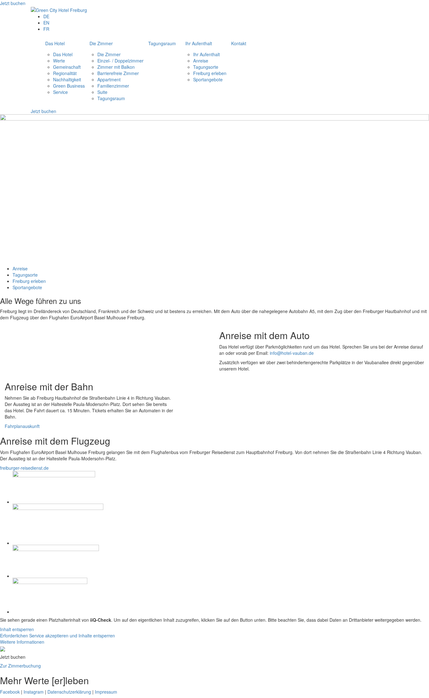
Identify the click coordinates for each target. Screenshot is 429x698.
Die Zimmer (101, 43)
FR (46, 29)
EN (46, 22)
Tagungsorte (205, 67)
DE (46, 16)
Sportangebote (208, 79)
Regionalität (65, 73)
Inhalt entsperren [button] (17, 629)
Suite (102, 92)
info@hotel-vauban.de (292, 353)
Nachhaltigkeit (67, 79)
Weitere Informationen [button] (22, 642)
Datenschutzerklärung (69, 692)
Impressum (106, 692)
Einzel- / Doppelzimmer (120, 60)
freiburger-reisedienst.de (24, 468)
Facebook (10, 692)
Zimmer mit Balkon (116, 67)
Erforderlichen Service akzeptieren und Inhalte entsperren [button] (57, 635)
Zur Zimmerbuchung (20, 666)
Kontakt (238, 43)
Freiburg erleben (209, 73)
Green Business (69, 86)
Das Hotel (55, 43)
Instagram (34, 692)
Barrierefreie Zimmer (118, 73)
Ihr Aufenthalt (198, 43)
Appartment (109, 79)
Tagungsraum (111, 98)
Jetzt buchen (12, 3)
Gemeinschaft (67, 67)
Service (60, 92)
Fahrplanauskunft (22, 426)
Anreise (200, 60)
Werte (59, 60)
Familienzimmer (113, 86)
